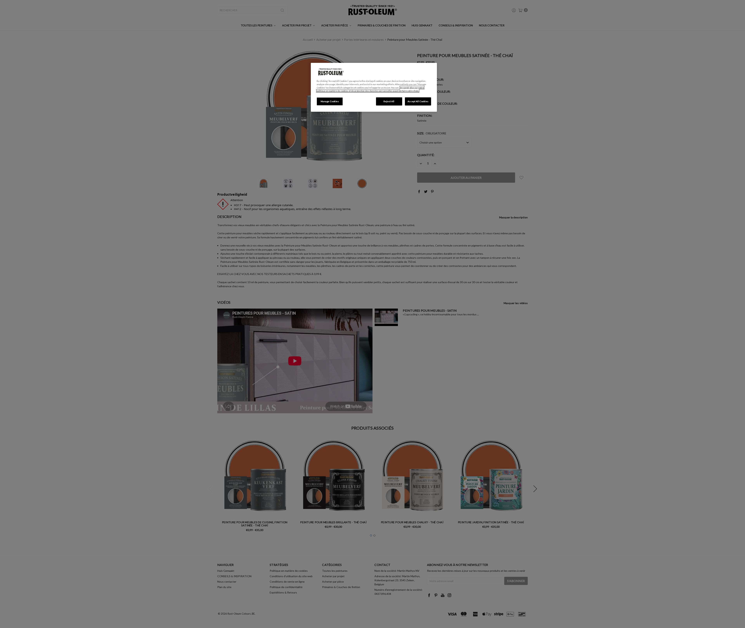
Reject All (389, 101)
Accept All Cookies (418, 101)
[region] (374, 87)
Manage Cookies (330, 101)
